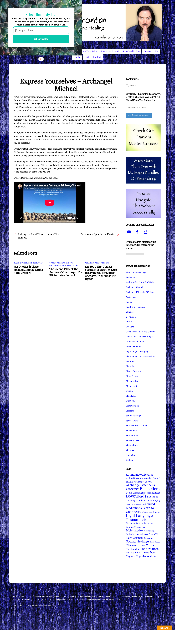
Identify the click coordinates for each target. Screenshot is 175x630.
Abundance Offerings (136, 272)
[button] (41, 14)
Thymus (130, 450)
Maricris (130, 366)
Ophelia (129, 391)
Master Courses (133, 371)
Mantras (130, 361)
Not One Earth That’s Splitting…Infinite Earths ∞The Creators (28, 269)
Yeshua (129, 460)
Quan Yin (130, 401)
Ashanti (88, 263)
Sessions (130, 411)
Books (77, 57)
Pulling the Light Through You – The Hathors (38, 236)
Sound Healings (133, 416)
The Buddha (131, 430)
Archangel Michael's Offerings (140, 292)
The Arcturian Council (136, 425)
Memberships (132, 386)
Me (156, 51)
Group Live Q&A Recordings (139, 337)
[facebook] (137, 232)
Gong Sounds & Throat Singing (140, 332)
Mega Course (132, 376)
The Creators (36, 263)
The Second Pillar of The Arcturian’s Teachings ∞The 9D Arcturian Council (66, 272)
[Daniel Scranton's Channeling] (87, 40)
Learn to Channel (110, 51)
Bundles (130, 312)
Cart (87, 57)
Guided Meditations (135, 342)
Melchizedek (132, 381)
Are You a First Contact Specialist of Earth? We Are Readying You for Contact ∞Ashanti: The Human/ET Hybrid (101, 273)
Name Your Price (88, 51)
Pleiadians (131, 396)
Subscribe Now (41, 39)
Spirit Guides (132, 421)
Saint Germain (132, 406)
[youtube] (129, 232)
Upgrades (130, 455)
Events (129, 322)
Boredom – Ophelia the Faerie (97, 234)
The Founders (132, 440)
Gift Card (130, 327)
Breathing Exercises (135, 307)
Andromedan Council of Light (140, 282)
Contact (97, 57)
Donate (147, 51)
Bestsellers (131, 297)
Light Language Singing (137, 351)
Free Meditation (131, 51)
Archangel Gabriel (134, 287)
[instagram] (145, 232)
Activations (131, 277)
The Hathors (132, 445)
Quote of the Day (21, 263)
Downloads (131, 317)
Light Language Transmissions (140, 356)
